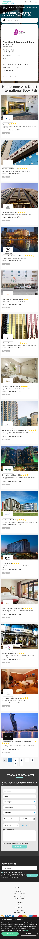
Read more (27, 930)
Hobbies (5, 46)
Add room (25, 825)
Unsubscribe (18, 872)
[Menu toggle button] (36, 2)
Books (11, 46)
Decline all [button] (28, 934)
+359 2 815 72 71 (19, 896)
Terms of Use (19, 910)
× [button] (37, 918)
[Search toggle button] (31, 2)
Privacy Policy (19, 907)
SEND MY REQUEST (19, 847)
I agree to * (16, 843)
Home (3, 7)
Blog (19, 905)
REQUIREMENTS (8, 829)
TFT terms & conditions (19, 843)
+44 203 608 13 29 (19, 891)
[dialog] (19, 928)
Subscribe (7, 872)
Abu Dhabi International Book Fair (27, 7)
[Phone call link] (26, 2)
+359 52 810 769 (19, 894)
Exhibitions (10, 7)
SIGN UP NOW (32, 875)
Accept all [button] (10, 934)
